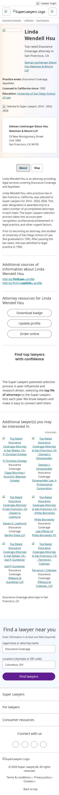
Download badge (29, 313)
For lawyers (11, 707)
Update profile (29, 323)
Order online (29, 334)
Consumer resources (18, 720)
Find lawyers (29, 676)
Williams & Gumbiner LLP (15, 580)
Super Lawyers (13, 694)
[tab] (23, 168)
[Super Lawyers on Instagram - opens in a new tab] (25, 744)
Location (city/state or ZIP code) (22, 659)
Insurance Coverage (11, 20)
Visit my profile (18, 279)
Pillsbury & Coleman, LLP (44, 584)
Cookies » (29, 781)
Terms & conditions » (20, 777)
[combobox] (28, 649)
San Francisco (42, 20)
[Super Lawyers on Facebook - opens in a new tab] (15, 744)
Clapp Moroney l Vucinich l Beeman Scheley (14, 476)
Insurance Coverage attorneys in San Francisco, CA (25, 599)
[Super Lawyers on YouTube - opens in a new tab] (34, 744)
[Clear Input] (51, 649)
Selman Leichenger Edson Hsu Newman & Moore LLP (41, 66)
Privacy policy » (43, 777)
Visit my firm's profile (22, 283)
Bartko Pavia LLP (15, 535)
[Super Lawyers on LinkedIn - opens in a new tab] (43, 744)
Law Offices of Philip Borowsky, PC (44, 533)
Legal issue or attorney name (20, 643)
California (28, 20)
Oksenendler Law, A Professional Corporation (44, 484)
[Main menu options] (6, 12)
